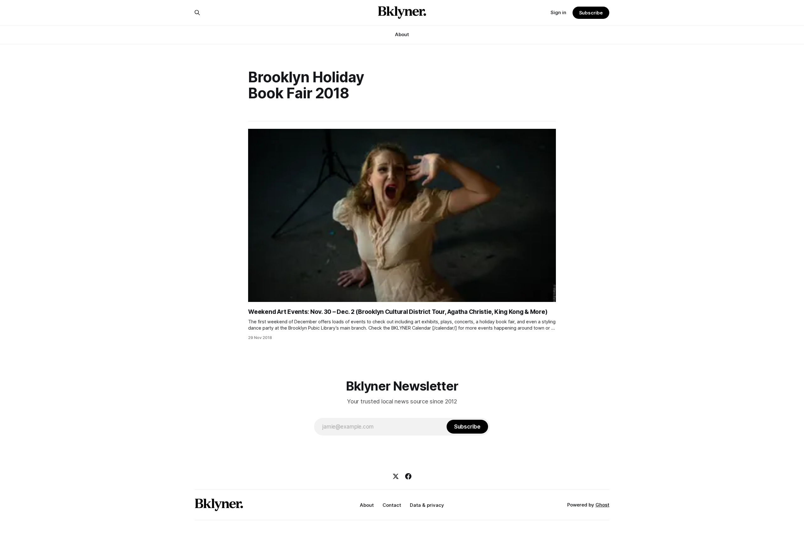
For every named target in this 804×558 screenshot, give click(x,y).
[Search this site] (197, 13)
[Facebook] (408, 476)
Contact (392, 505)
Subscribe (591, 13)
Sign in (558, 12)
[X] (396, 476)
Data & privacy (427, 505)
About (402, 34)
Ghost (602, 505)
